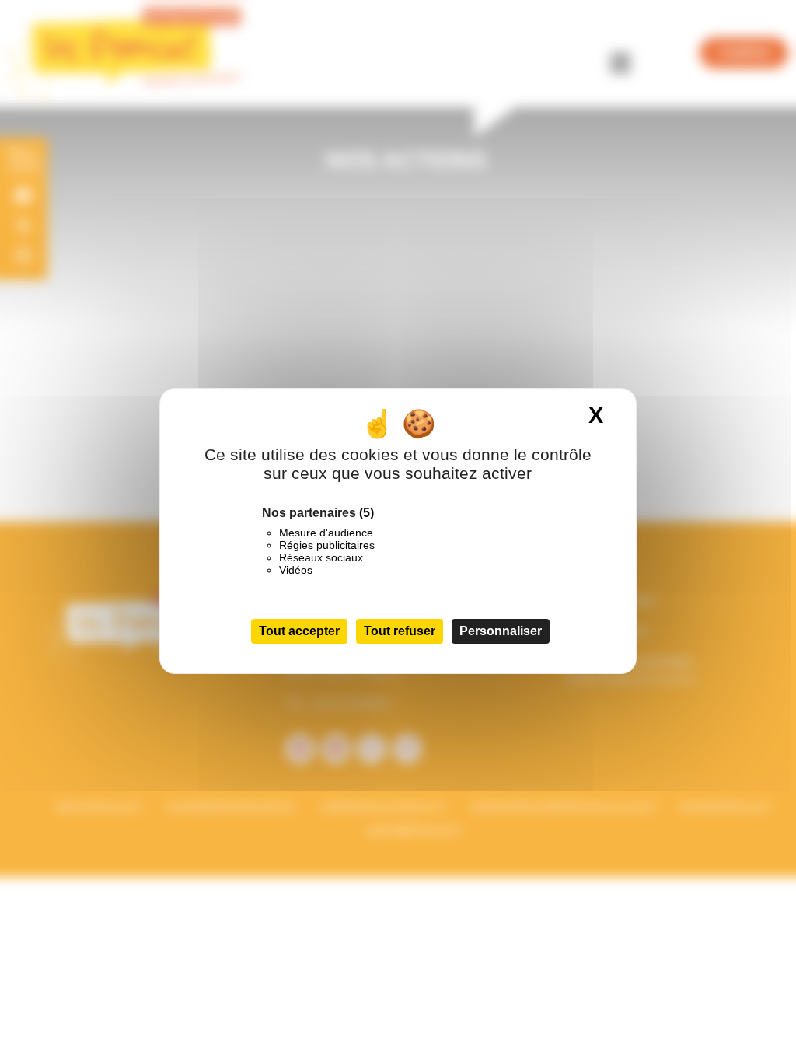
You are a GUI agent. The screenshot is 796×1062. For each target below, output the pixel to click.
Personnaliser (500, 631)
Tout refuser (399, 631)
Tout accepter (299, 631)
